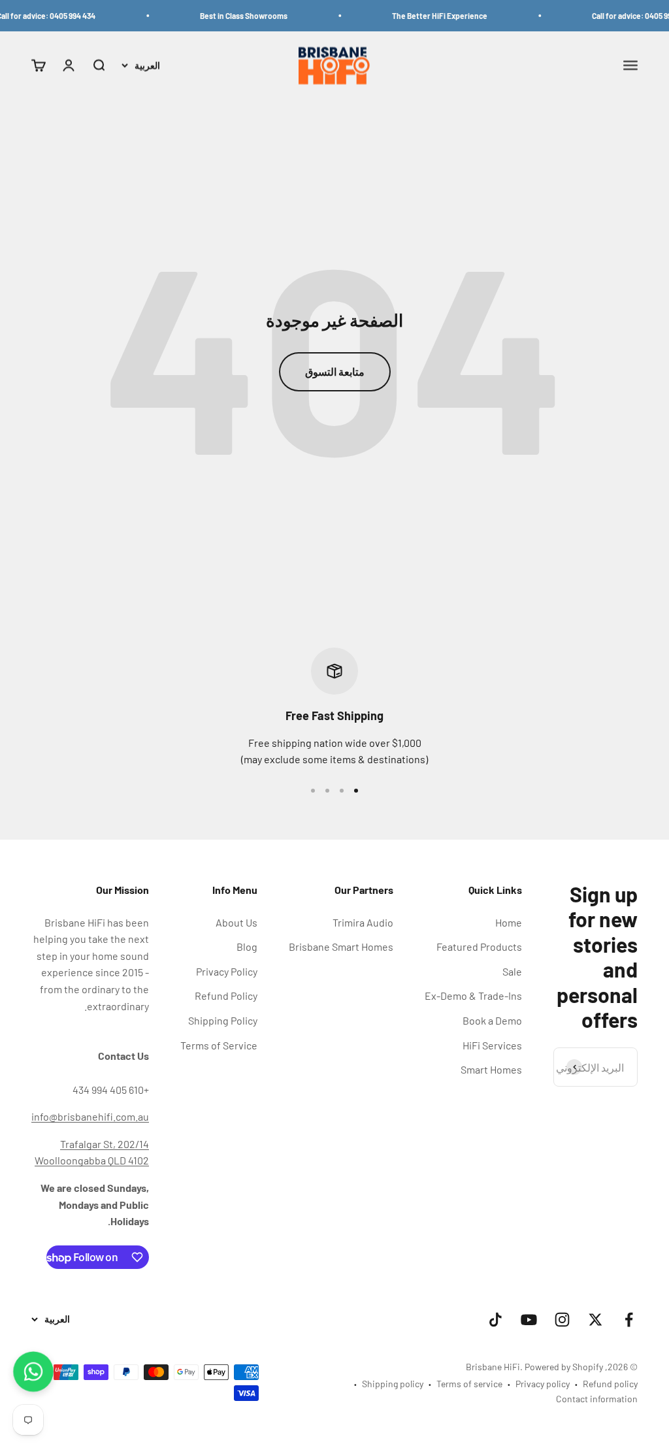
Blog (247, 946)
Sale (512, 971)
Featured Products (479, 946)
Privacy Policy (226, 971)
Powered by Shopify (564, 1366)
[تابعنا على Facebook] (629, 1319)
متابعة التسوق (335, 371)
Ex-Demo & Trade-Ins (473, 995)
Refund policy (610, 1383)
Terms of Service (218, 1045)
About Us (236, 922)
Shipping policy (392, 1383)
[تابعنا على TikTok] (495, 1319)
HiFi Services (492, 1045)
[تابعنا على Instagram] (562, 1319)
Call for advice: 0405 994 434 (57, 15)
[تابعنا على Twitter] (595, 1319)
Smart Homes (491, 1069)
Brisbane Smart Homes (341, 946)
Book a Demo (492, 1020)
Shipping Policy (222, 1020)
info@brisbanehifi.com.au (90, 1116)
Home (508, 922)
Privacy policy (542, 1383)
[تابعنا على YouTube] (529, 1319)
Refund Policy (226, 995)
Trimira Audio (363, 922)
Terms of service (469, 1383)
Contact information (597, 1398)
